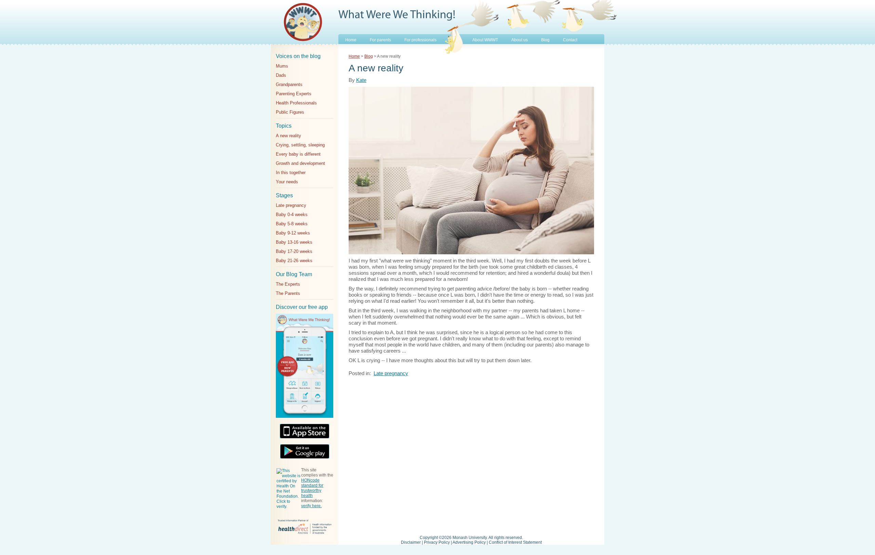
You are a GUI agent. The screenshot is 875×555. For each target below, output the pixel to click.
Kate (361, 80)
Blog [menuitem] (545, 40)
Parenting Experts (293, 93)
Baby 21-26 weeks (294, 260)
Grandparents (289, 84)
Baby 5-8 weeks (292, 223)
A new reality (288, 135)
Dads (281, 75)
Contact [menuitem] (570, 40)
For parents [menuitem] (380, 40)
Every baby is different (298, 154)
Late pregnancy (291, 205)
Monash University (470, 537)
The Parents (288, 293)
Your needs (287, 181)
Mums (282, 66)
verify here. (311, 505)
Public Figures (290, 112)
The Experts (288, 284)
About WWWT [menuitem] (485, 40)
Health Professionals (296, 102)
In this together (291, 172)
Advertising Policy (469, 542)
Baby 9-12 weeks (293, 233)
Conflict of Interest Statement (515, 542)
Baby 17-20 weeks (294, 251)
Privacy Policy (437, 542)
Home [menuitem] (350, 40)
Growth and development (300, 163)
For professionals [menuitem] (420, 40)
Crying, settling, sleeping (300, 144)
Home (354, 56)
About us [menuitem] (519, 40)
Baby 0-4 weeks (292, 214)
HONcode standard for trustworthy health (312, 488)
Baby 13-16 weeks (294, 242)
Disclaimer (411, 542)
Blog (368, 56)
